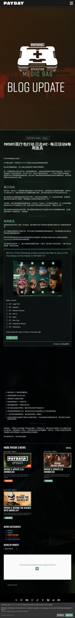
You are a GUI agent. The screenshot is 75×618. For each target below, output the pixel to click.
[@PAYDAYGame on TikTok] (37, 600)
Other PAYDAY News (13, 539)
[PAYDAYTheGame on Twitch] (21, 600)
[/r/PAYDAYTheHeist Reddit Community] (53, 600)
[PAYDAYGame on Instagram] (32, 600)
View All (68, 448)
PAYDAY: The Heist (12, 537)
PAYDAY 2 (10, 532)
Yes (37, 568)
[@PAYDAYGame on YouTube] (27, 600)
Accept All (69, 615)
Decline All (60, 615)
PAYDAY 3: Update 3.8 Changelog (53, 470)
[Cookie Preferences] (7, 615)
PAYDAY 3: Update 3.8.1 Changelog (14, 470)
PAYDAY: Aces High (12, 535)
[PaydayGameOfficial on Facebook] (43, 600)
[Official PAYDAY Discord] (58, 600)
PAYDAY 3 (45, 138)
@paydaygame (12, 585)
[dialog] (37, 610)
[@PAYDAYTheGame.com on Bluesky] (48, 600)
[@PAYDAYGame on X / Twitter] (16, 600)
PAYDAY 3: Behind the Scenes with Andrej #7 (17, 509)
